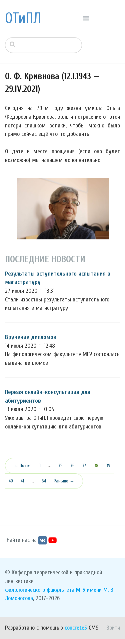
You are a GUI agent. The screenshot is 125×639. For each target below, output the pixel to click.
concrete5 (76, 627)
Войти (113, 627)
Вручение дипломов (30, 337)
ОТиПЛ (23, 18)
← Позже (23, 465)
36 (72, 465)
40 (11, 481)
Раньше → (64, 481)
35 (60, 465)
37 (84, 465)
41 (22, 481)
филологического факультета (39, 589)
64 (44, 481)
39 (108, 465)
